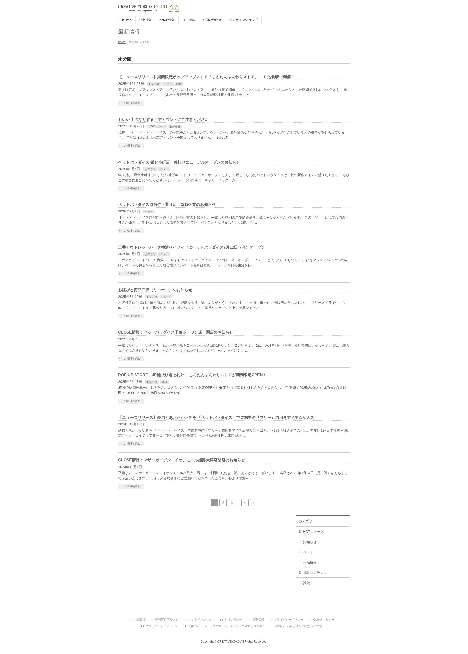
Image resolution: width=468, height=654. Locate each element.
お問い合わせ (233, 619)
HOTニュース (157, 126)
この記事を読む (131, 103)
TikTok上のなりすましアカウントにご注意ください (163, 119)
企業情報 (139, 619)
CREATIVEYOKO (228, 641)
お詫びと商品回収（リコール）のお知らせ (155, 290)
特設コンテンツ (315, 573)
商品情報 (310, 562)
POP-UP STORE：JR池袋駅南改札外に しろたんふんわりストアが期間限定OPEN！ (192, 375)
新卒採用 (258, 619)
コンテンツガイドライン (162, 626)
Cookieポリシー (323, 619)
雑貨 (179, 83)
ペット (168, 83)
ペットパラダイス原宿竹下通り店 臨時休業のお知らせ (167, 204)
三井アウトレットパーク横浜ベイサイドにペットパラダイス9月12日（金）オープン (191, 247)
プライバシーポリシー (288, 619)
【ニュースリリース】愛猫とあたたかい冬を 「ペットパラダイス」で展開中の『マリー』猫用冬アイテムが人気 (216, 417)
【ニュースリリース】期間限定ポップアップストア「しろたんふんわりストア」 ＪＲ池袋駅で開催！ (206, 77)
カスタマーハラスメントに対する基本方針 (237, 626)
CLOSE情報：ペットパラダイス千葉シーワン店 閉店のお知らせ (175, 332)
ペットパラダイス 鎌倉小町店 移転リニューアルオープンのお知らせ (179, 162)
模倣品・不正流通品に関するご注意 (298, 626)
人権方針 (194, 626)
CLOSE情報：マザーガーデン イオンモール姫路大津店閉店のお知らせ (181, 460)
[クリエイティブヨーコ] (179, 6)
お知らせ (154, 83)
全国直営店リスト (166, 619)
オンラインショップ (201, 619)
